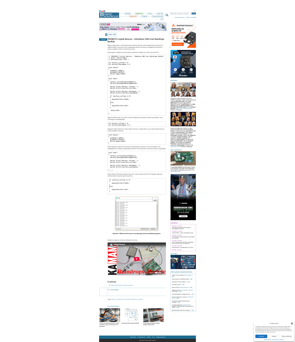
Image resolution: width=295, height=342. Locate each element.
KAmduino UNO (130, 299)
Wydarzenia (139, 14)
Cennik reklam (133, 337)
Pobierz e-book (191, 17)
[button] (292, 323)
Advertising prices (141, 337)
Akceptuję (261, 336)
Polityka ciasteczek (267, 339)
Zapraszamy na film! (176, 147)
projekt (141, 299)
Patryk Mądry (115, 290)
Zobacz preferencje (287, 336)
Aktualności (133, 16)
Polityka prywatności (160, 337)
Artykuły (144, 16)
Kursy (149, 14)
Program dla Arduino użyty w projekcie (122, 285)
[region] (183, 237)
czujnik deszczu (120, 299)
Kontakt (148, 337)
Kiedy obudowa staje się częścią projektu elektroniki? (151, 324)
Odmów (274, 336)
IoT (162, 19)
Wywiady (127, 14)
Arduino (113, 299)
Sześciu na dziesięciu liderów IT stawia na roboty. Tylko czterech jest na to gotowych (109, 324)
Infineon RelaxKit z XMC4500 (186, 290)
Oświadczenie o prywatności (278, 339)
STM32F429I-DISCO (183, 287)
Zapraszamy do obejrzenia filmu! (184, 108)
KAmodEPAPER (187, 275)
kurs (136, 299)
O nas (153, 337)
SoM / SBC (160, 14)
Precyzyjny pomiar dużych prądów (130, 323)
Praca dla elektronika (180, 17)
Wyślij (193, 13)
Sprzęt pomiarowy (158, 16)
